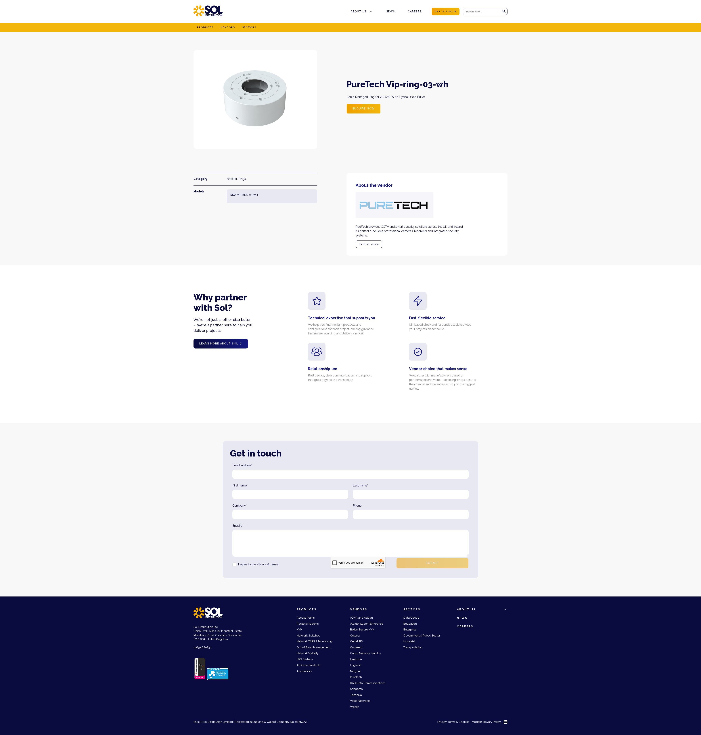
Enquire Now (364, 108)
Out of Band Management (313, 647)
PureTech (356, 677)
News (390, 11)
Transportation (412, 647)
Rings (242, 179)
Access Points (306, 617)
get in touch (446, 11)
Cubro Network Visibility (365, 653)
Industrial (409, 641)
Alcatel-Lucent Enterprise (366, 623)
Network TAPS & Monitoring (314, 641)
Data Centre (411, 617)
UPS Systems (305, 659)
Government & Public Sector (421, 635)
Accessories (304, 671)
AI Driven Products (308, 665)
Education (410, 623)
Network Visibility (307, 653)
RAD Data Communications (367, 683)
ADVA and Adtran (361, 617)
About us (359, 11)
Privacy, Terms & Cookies (453, 721)
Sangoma (356, 689)
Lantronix (356, 659)
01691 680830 (203, 647)
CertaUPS (356, 641)
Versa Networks (360, 700)
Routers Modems (308, 623)
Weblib (354, 707)
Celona (355, 635)
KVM (299, 629)
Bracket (232, 179)
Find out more (368, 244)
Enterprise (409, 629)
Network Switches (308, 635)
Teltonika (356, 695)
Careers (415, 11)
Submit (432, 563)
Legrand (355, 665)
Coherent (356, 647)
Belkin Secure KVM (362, 629)
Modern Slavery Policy (486, 721)
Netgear (355, 671)
